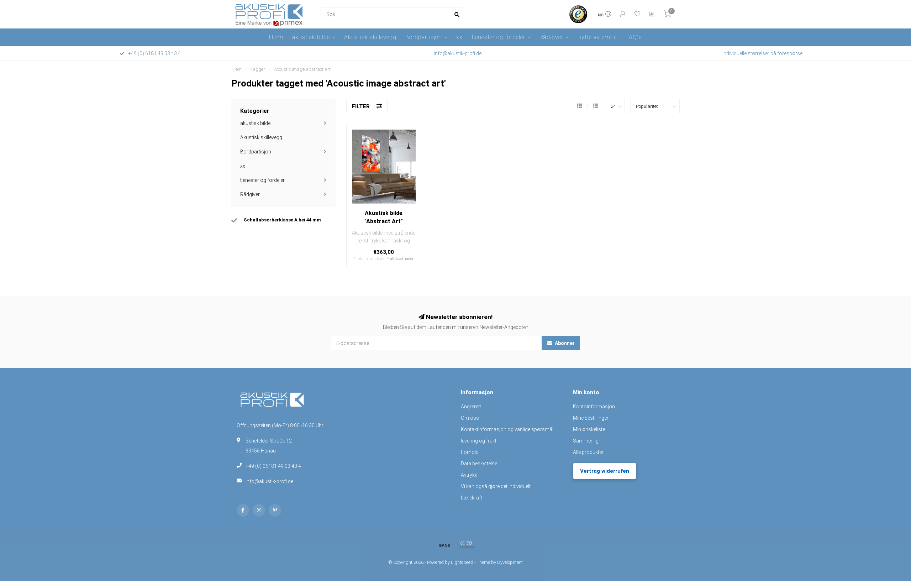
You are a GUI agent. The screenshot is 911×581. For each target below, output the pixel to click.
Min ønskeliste (589, 429)
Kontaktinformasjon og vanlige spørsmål (507, 429)
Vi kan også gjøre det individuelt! (496, 486)
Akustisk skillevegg (370, 37)
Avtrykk (469, 475)
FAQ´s (634, 37)
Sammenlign (587, 441)
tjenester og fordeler (498, 37)
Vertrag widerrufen (604, 471)
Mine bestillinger (591, 418)
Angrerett (471, 406)
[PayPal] (466, 545)
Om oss (470, 418)
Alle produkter (588, 452)
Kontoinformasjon (594, 406)
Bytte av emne (597, 37)
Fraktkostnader (400, 258)
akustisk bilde (311, 37)
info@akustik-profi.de (269, 481)
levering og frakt (478, 441)
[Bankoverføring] (445, 545)
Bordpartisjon (423, 37)
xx (459, 37)
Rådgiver (551, 37)
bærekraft (471, 498)
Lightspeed (462, 562)
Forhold (470, 452)
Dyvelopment (510, 562)
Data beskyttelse (479, 463)
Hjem (276, 37)
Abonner (564, 343)
